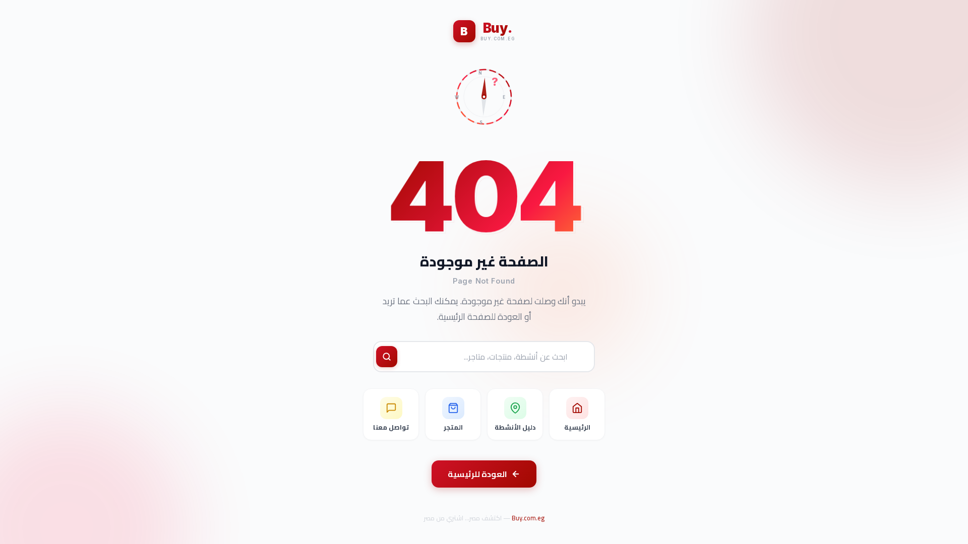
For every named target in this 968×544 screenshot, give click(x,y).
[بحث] (386, 356)
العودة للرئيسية (477, 474)
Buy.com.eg (528, 518)
